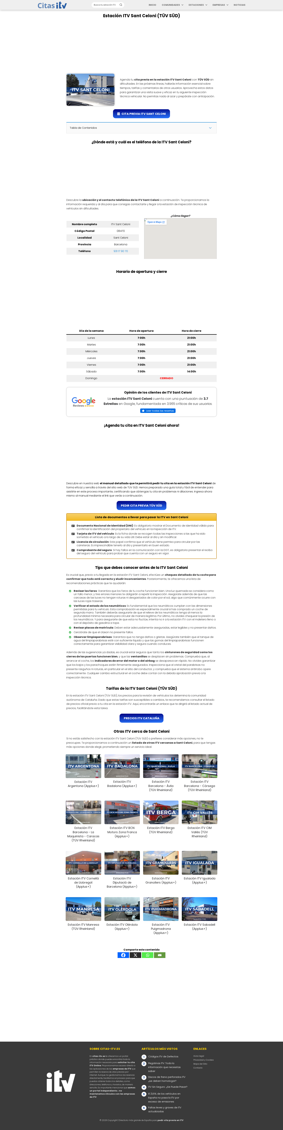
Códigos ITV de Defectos (163, 1056)
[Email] (159, 955)
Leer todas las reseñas (160, 410)
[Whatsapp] (147, 955)
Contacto (198, 1067)
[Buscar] (120, 4)
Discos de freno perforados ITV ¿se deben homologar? (166, 1079)
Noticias (239, 5)
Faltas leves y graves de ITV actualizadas (164, 1109)
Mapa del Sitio (200, 1063)
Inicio (152, 5)
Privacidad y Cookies (203, 1060)
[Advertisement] (141, 46)
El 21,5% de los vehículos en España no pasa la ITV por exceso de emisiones (164, 1097)
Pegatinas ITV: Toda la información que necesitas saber (164, 1067)
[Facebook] (123, 955)
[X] (135, 955)
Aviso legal (198, 1056)
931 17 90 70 (121, 251)
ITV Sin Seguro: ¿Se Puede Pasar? (167, 1087)
